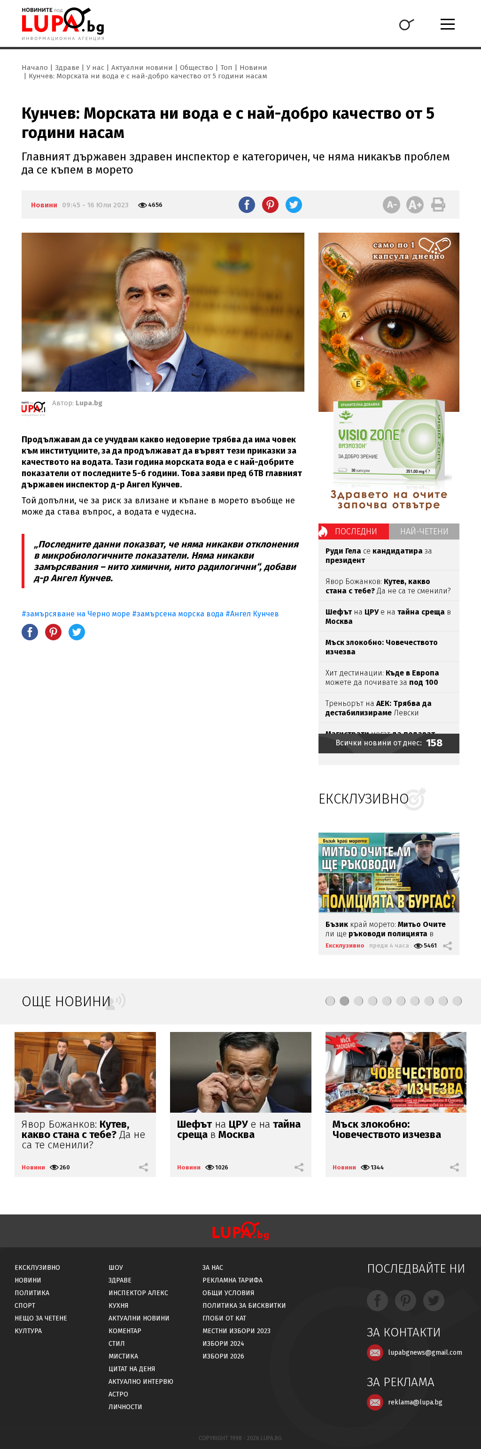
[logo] (63, 24)
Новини (253, 67)
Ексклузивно (345, 945)
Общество (196, 67)
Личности (125, 1407)
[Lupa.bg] (33, 410)
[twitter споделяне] (294, 204)
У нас (95, 67)
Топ (226, 67)
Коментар (125, 1331)
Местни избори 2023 (236, 1331)
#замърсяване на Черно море (76, 613)
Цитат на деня (132, 1369)
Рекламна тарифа (232, 1280)
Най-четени (424, 531)
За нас (212, 1268)
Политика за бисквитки (244, 1306)
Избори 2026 (223, 1356)
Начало (35, 67)
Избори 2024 (223, 1344)
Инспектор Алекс (138, 1293)
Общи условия (228, 1293)
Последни (356, 531)
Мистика (123, 1356)
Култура (28, 1331)
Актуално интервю (141, 1382)
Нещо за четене (41, 1318)
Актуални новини (142, 67)
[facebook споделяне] (247, 204)
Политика (32, 1293)
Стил (117, 1344)
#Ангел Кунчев (252, 613)
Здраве (67, 67)
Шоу (116, 1268)
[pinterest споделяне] (270, 204)
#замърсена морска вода (178, 613)
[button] (330, 1001)
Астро (118, 1394)
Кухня (119, 1306)
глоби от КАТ (224, 1318)
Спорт (25, 1306)
